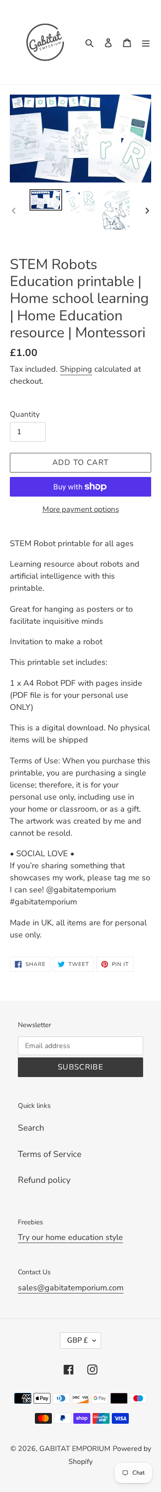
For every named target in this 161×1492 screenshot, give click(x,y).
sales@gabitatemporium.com (70, 1287)
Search (31, 1128)
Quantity (25, 414)
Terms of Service (49, 1154)
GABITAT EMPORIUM (74, 1449)
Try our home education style (70, 1237)
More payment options (80, 509)
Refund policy (44, 1180)
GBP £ (77, 1340)
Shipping (76, 369)
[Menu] (145, 42)
